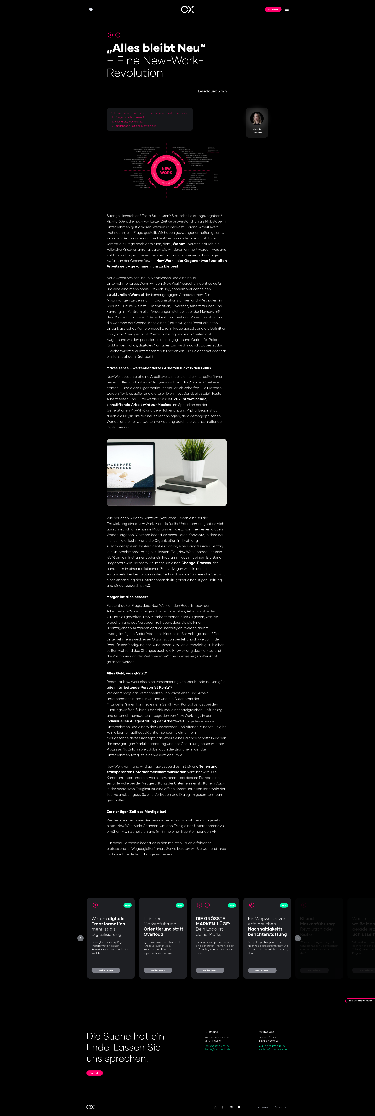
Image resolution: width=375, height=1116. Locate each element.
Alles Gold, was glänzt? (129, 121)
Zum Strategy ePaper (360, 1001)
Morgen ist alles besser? (129, 117)
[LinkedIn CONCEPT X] (214, 1107)
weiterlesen (106, 970)
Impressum (263, 1107)
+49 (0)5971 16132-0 (216, 1046)
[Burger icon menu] (287, 9)
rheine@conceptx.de (217, 1049)
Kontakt (273, 9)
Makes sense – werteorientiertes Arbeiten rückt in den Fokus (151, 113)
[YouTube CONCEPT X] (239, 1107)
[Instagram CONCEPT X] (231, 1107)
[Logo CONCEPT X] (187, 9)
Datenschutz (282, 1107)
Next (298, 938)
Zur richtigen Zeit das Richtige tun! (135, 125)
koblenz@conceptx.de (273, 1049)
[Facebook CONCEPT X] (222, 1107)
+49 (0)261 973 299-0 (272, 1046)
